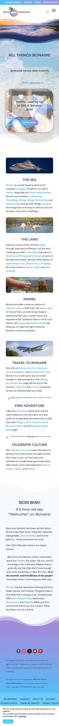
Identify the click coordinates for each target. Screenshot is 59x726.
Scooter (35, 386)
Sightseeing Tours (15, 263)
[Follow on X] (29, 651)
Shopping (46, 263)
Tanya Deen (28, 679)
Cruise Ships (50, 2)
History (31, 468)
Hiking (41, 244)
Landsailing (31, 252)
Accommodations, (15, 372)
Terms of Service (29, 703)
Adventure (22, 411)
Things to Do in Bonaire (28, 422)
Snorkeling (11, 200)
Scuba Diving (13, 2)
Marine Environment (40, 192)
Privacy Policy (50, 703)
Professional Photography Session (24, 255)
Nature (9, 192)
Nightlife (28, 602)
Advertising (10, 699)
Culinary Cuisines (15, 308)
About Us (38, 699)
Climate (21, 560)
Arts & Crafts (33, 267)
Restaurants (46, 308)
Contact (25, 699)
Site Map (50, 699)
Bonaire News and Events (29, 70)
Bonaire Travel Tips (40, 372)
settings (22, 716)
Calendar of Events (20, 450)
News (38, 2)
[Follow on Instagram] (24, 651)
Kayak (45, 203)
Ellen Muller (17, 683)
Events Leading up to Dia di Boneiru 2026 (29, 105)
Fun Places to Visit (22, 598)
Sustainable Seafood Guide (32, 323)
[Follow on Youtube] (35, 651)
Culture (18, 468)
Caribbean (21, 188)
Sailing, (30, 200)
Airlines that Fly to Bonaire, (33, 368)
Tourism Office (8, 703)
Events (28, 2)
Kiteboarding (12, 203)
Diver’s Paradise (28, 535)
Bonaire (10, 185)
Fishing (22, 200)
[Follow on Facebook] (18, 651)
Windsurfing (40, 200)
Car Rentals (20, 386)
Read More (29, 122)
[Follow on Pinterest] (40, 651)
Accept (8, 721)
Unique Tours (33, 263)
